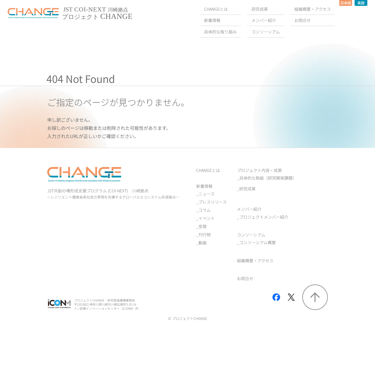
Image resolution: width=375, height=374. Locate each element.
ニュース (206, 194)
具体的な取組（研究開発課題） (267, 178)
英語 (361, 2)
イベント (206, 218)
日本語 (345, 2)
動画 (202, 243)
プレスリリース (212, 202)
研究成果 (247, 188)
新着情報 (204, 186)
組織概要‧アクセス (255, 260)
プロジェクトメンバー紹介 (263, 217)
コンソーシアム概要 (257, 242)
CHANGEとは (208, 170)
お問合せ (245, 278)
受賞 (202, 226)
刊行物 (204, 234)
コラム (204, 210)
